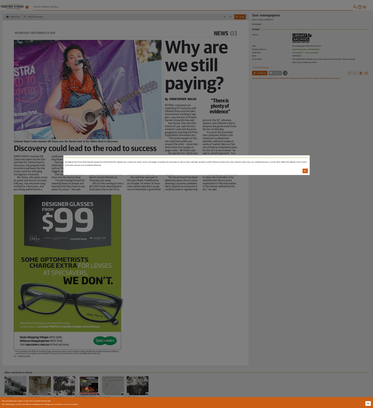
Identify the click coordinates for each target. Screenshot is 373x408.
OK (305, 171)
